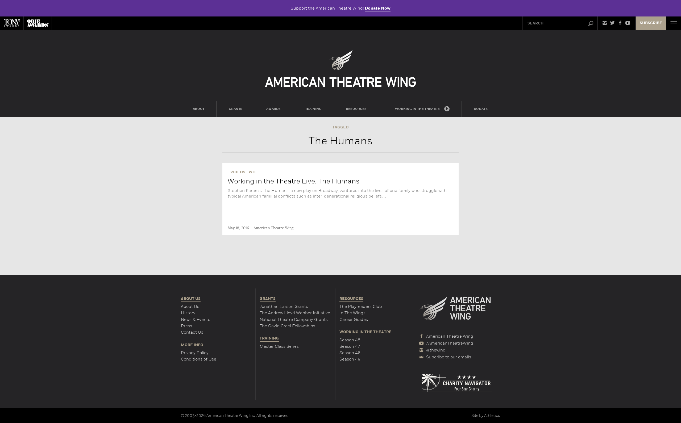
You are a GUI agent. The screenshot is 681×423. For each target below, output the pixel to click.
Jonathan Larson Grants (284, 306)
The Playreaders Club (360, 306)
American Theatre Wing (273, 228)
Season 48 (349, 339)
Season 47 (349, 346)
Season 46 (349, 352)
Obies (38, 23)
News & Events (195, 319)
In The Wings (352, 312)
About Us (190, 306)
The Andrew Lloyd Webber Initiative (295, 312)
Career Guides (353, 319)
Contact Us (192, 332)
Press (186, 325)
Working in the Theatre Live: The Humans (293, 181)
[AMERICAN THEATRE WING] (341, 68)
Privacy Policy (195, 352)
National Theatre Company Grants (294, 319)
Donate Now (378, 8)
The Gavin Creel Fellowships (287, 325)
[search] (591, 23)
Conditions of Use (198, 359)
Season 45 (349, 359)
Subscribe (651, 23)
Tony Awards (11, 23)
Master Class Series (279, 346)
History (188, 312)
